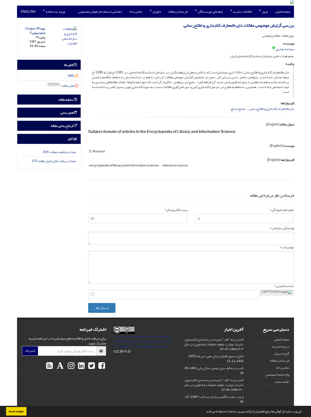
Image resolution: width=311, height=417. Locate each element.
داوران (156, 11)
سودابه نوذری (285, 49)
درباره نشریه (280, 346)
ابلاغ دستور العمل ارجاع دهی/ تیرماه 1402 (215, 356)
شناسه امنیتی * (284, 286)
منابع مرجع (238, 108)
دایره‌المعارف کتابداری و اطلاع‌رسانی (271, 108)
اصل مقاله (61, 85)
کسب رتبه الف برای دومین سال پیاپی (220, 368)
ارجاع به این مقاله (62, 125)
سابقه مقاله (66, 99)
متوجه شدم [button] (16, 411)
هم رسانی (67, 112)
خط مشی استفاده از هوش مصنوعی (100, 11)
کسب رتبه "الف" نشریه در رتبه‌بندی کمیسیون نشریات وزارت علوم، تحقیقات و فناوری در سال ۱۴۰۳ (213, 344)
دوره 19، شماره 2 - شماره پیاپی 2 (34, 31)
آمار (70, 139)
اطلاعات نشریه (242, 11)
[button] (204, 412)
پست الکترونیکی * (175, 210)
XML (71, 75)
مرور (264, 11)
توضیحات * (287, 247)
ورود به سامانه (55, 11)
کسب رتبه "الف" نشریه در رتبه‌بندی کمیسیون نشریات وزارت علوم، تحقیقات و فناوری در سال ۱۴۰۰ (213, 385)
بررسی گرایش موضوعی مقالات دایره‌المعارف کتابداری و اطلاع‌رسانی (238, 25)
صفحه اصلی (282, 11)
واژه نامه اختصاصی (277, 374)
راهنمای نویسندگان (210, 11)
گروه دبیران (281, 353)
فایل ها (69, 64)
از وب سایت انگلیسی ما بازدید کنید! (220, 396)
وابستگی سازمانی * (282, 228)
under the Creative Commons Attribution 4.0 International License (143, 344)
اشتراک (30, 351)
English (28, 11)
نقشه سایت (281, 381)
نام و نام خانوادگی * (281, 210)
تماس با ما (136, 11)
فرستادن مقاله (178, 11)
